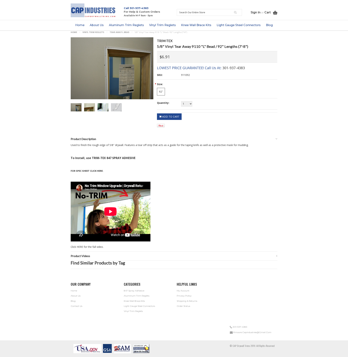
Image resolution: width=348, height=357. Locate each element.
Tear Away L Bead (119, 32)
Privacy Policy (184, 295)
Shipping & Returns (187, 301)
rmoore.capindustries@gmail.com (252, 332)
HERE (100, 170)
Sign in (255, 12)
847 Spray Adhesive (134, 290)
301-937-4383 (139, 8)
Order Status (183, 306)
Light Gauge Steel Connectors (139, 306)
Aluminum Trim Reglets (136, 295)
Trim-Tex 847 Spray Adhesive (113, 158)
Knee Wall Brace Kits (134, 301)
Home (74, 32)
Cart (268, 12)
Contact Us (76, 306)
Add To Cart (170, 116)
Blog (73, 301)
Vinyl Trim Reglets (93, 32)
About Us (75, 295)
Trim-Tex (165, 41)
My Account (183, 290)
